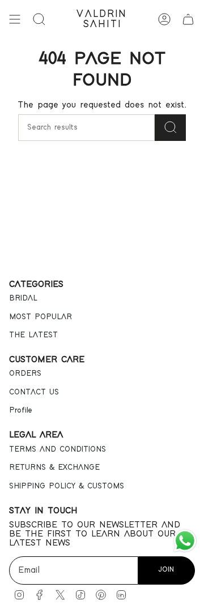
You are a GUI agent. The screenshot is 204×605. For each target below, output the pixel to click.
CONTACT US (34, 392)
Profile (20, 410)
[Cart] (188, 19)
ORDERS (25, 373)
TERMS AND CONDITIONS (57, 449)
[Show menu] (14, 19)
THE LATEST (33, 335)
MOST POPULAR (40, 317)
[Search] (170, 127)
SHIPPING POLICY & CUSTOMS (66, 486)
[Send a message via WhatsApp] (185, 540)
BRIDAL (23, 298)
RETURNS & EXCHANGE (54, 467)
